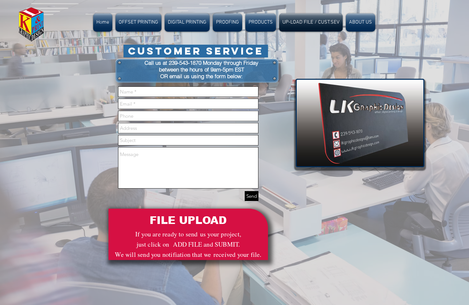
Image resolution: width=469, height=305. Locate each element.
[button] (138, 22)
